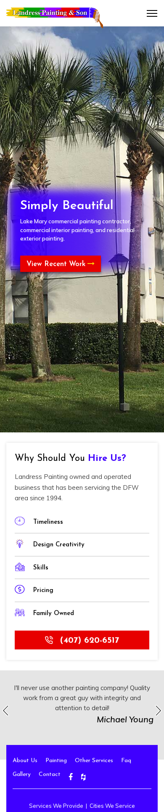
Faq (126, 761)
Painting (56, 761)
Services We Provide (56, 805)
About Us (25, 761)
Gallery (22, 774)
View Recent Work (56, 264)
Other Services (94, 761)
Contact (50, 774)
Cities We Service (112, 805)
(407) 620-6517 (88, 640)
